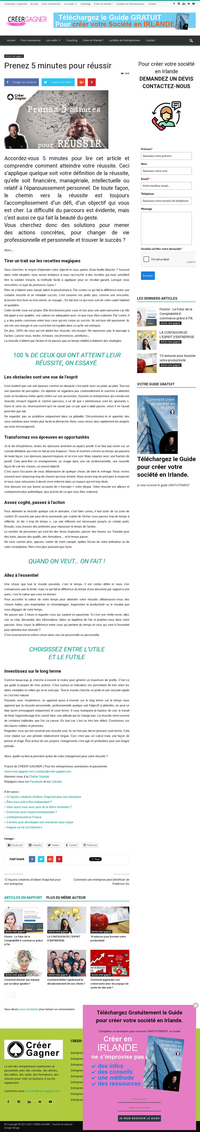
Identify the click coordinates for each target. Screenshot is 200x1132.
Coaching (85, 3)
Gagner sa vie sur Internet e (24, 827)
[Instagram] (179, 3)
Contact (152, 3)
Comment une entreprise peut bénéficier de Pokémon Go (101, 882)
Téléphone (147, 194)
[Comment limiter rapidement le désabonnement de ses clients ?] (66, 963)
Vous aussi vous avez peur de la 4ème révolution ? (39, 807)
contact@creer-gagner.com (53, 771)
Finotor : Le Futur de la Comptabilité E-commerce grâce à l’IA (23, 940)
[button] (191, 41)
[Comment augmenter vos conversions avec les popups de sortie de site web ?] (109, 963)
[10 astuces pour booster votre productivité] (109, 920)
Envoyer (148, 275)
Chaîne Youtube (38, 776)
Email (145, 179)
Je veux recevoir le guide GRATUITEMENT (163, 485)
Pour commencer (51, 3)
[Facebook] (174, 3)
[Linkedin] (184, 3)
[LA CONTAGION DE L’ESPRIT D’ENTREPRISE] (66, 920)
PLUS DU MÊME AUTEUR (66, 897)
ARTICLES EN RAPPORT (23, 897)
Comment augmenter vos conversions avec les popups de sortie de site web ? (109, 983)
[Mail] (189, 3)
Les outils (69, 3)
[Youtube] (193, 3)
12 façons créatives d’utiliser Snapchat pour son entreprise (44, 796)
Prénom (147, 149)
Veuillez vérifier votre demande (161, 249)
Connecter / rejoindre (15, 3)
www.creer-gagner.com (19, 771)
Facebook (36, 781)
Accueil (34, 3)
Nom (144, 164)
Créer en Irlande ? (103, 3)
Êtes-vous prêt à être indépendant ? (29, 801)
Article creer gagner (14, 56)
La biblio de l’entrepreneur (130, 3)
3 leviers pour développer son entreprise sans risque (40, 822)
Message (146, 209)
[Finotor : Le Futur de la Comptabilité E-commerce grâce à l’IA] (23, 920)
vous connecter (28, 1009)
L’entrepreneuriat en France (24, 817)
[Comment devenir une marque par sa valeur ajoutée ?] (23, 963)
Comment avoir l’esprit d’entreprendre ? (32, 812)
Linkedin (56, 781)
